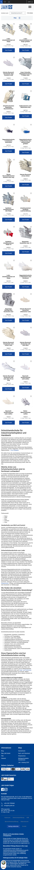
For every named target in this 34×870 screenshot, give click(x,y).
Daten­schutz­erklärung (18, 817)
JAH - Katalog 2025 (23, 762)
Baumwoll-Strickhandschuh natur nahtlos (8, 412)
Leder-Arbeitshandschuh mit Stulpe (8, 40)
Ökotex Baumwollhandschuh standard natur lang (8, 176)
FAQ (2, 756)
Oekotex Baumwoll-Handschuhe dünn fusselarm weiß (8, 74)
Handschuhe (21, 751)
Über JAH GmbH (5, 753)
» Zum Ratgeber (14, 450)
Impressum (7, 817)
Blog (2, 751)
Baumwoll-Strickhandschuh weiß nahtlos (25, 377)
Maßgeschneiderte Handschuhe (23, 759)
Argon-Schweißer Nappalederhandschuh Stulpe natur (25, 74)
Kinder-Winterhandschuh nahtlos (26, 412)
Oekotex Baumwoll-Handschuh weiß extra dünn (25, 344)
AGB (28, 817)
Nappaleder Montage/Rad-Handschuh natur (8, 310)
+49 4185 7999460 (9, 803)
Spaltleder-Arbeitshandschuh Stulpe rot (8, 243)
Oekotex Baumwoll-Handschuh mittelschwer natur (25, 310)
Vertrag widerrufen (13, 826)
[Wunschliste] (5, 2)
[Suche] (1, 2)
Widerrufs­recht (24, 821)
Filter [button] (15, 18)
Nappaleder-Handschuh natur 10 (25, 242)
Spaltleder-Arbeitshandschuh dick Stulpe (8, 209)
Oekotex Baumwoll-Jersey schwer (25, 175)
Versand (3, 758)
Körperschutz (5, 583)
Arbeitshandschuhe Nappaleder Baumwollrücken (8, 107)
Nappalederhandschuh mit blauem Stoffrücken (8, 141)
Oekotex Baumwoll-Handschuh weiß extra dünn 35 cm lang (8, 378)
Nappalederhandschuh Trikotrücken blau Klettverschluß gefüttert (25, 141)
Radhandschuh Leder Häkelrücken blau (25, 106)
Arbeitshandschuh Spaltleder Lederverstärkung (25, 209)
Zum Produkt (8, 50)
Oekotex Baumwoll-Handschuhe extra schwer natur (8, 344)
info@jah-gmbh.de (9, 805)
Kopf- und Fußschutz (25, 670)
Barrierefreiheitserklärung (11, 821)
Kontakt (24, 826)
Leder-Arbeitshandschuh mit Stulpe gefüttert (25, 40)
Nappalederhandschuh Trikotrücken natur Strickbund (25, 277)
